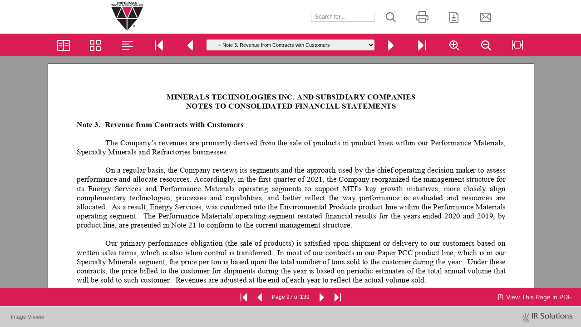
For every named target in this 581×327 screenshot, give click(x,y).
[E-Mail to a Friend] (486, 17)
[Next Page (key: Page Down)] (390, 45)
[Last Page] (338, 297)
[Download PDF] (454, 17)
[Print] (422, 17)
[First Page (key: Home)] (159, 45)
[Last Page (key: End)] (422, 45)
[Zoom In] (454, 45)
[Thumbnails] (95, 45)
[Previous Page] (260, 297)
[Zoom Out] (486, 45)
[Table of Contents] (127, 45)
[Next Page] (321, 297)
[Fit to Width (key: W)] (517, 45)
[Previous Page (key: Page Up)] (191, 45)
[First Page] (244, 297)
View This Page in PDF (539, 297)
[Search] (390, 17)
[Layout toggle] (63, 45)
